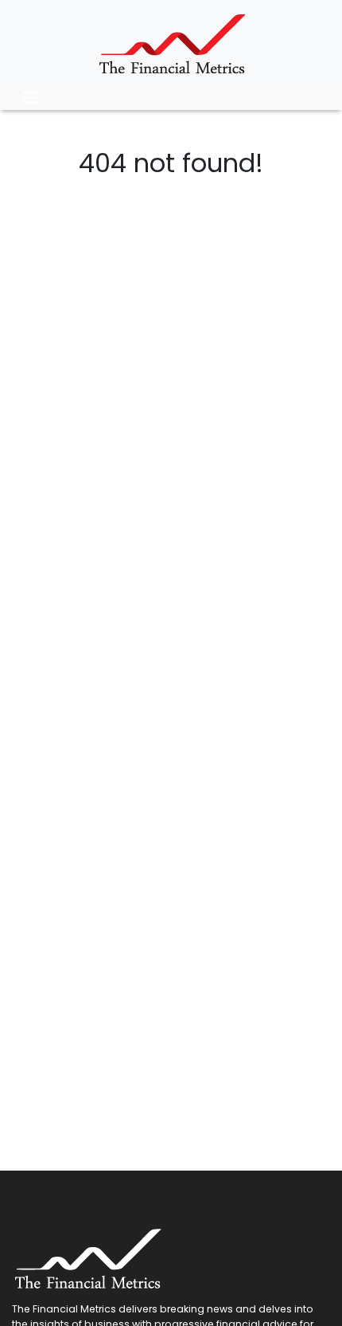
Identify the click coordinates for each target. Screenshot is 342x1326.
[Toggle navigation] (30, 98)
